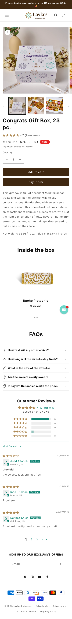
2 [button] (32, 539)
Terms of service (27, 611)
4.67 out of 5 (45, 407)
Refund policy (43, 606)
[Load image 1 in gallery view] (17, 105)
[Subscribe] (60, 564)
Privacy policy (60, 606)
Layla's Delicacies (22, 606)
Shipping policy (48, 611)
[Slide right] (68, 107)
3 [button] (37, 539)
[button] (7, 15)
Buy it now (36, 182)
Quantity (7, 152)
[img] (11, 456)
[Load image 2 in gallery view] (36, 105)
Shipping (7, 147)
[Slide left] (4, 107)
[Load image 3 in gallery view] (54, 105)
